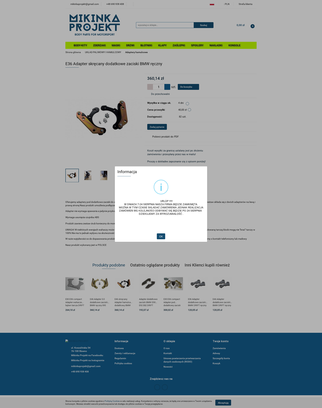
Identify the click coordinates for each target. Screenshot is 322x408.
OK (161, 236)
